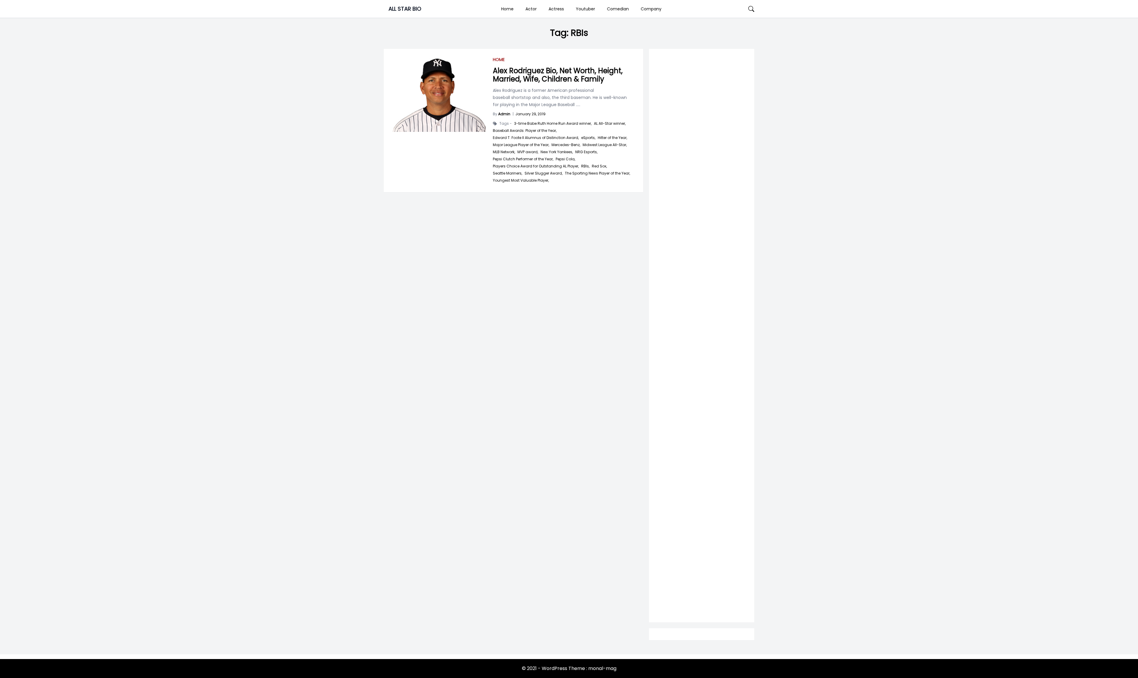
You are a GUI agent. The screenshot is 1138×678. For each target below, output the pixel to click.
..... (577, 105)
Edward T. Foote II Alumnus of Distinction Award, (536, 137)
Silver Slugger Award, (543, 173)
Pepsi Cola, (565, 159)
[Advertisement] (701, 288)
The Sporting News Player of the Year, (597, 173)
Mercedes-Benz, (566, 145)
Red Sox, (599, 166)
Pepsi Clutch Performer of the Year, (523, 159)
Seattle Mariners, (507, 173)
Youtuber (585, 9)
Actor (531, 9)
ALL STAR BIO (405, 8)
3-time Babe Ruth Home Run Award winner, (553, 123)
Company (651, 9)
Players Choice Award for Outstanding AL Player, (536, 166)
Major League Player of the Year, (521, 145)
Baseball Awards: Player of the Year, (525, 130)
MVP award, (527, 152)
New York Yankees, (557, 152)
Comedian (618, 9)
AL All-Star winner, (610, 123)
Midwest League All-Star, (605, 145)
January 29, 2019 (530, 113)
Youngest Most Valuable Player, (521, 180)
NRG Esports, (586, 152)
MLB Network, (504, 152)
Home (507, 9)
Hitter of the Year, (612, 137)
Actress (556, 9)
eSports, (588, 137)
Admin (504, 113)
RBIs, (585, 166)
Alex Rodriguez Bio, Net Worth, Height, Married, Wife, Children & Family (558, 75)
